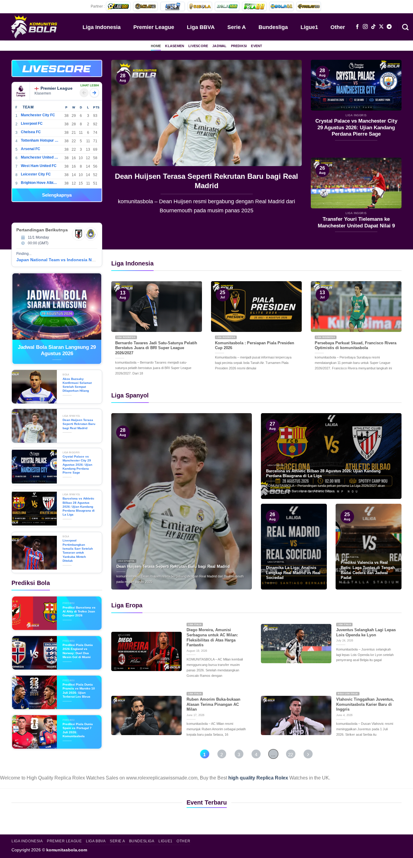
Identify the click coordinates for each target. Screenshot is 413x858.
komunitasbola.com (66, 849)
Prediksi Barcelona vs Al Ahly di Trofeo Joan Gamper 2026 (79, 611)
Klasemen (174, 46)
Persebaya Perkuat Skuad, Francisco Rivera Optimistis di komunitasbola (355, 345)
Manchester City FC (38, 115)
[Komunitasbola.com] (35, 26)
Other (337, 27)
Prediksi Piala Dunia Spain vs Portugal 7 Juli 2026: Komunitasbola (78, 730)
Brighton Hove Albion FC (40, 183)
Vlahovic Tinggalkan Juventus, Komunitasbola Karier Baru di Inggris (365, 704)
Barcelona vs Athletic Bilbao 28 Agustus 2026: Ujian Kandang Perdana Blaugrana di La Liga (79, 506)
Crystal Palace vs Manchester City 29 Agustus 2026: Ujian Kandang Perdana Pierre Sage (356, 127)
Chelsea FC (31, 132)
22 (290, 754)
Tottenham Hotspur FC (40, 140)
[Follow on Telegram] (389, 27)
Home (156, 46)
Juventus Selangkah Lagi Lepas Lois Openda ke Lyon (366, 632)
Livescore (198, 46)
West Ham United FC (39, 166)
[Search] (405, 26)
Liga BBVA (201, 27)
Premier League (153, 27)
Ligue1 (309, 27)
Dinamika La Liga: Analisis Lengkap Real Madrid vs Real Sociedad (293, 572)
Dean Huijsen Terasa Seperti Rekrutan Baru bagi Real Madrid (171, 181)
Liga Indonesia (102, 27)
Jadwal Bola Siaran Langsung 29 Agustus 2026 (57, 350)
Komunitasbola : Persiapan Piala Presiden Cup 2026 (254, 345)
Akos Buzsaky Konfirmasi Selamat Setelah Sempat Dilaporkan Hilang (77, 385)
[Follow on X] (381, 27)
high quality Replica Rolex (258, 777)
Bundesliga (273, 27)
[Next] (290, 141)
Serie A (236, 27)
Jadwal (219, 46)
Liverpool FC (32, 123)
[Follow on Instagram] (365, 27)
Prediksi (239, 46)
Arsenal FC (30, 149)
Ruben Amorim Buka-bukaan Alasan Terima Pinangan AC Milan (213, 704)
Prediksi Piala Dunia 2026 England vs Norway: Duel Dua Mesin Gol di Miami (78, 651)
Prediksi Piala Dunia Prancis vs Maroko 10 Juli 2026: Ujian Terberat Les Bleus (79, 690)
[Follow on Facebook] (357, 27)
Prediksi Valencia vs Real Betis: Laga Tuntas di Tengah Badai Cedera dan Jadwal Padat (368, 570)
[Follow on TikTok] (373, 27)
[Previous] (122, 141)
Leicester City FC (36, 174)
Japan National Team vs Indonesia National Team (67, 259)
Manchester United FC (40, 157)
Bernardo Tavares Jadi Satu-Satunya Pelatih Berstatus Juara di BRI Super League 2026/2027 (156, 348)
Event (256, 46)
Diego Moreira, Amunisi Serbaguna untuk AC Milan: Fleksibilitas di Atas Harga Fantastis (212, 637)
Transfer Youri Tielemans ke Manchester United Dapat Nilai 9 (356, 222)
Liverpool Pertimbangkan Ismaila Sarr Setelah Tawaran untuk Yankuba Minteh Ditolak (78, 550)
